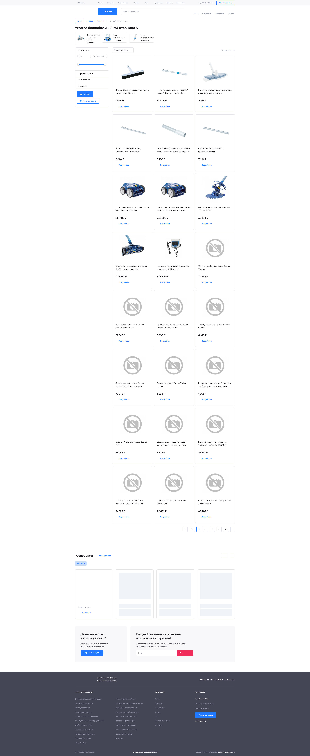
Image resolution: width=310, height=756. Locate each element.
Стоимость (84, 50)
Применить (85, 94)
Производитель (86, 73)
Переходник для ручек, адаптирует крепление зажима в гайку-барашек (173, 150)
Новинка (83, 86)
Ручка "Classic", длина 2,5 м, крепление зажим (211, 150)
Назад (79, 21)
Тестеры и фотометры (125, 721)
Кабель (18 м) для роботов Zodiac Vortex (131, 443)
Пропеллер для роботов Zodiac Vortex (171, 385)
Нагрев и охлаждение (84, 703)
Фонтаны (119, 738)
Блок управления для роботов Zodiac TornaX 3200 (130, 326)
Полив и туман (80, 742)
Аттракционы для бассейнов (86, 716)
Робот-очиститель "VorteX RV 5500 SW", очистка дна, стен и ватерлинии (132, 209)
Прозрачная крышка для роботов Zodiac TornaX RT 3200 (172, 326)
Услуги (136, 3)
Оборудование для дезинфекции (129, 703)
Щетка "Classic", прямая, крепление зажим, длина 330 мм (132, 91)
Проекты (110, 3)
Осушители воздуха (124, 734)
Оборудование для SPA (84, 729)
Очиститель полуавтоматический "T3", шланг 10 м (214, 209)
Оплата (169, 3)
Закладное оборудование (126, 708)
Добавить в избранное (144, 106)
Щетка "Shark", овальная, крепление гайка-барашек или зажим (215, 91)
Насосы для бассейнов (125, 699)
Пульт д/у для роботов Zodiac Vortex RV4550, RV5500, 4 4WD (130, 502)
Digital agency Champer (226, 752)
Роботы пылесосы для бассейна (114, 37)
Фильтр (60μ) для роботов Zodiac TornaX (214, 267)
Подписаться (185, 653)
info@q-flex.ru (200, 721)
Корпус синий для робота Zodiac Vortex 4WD (172, 502)
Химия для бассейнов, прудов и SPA (89, 721)
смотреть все (105, 555)
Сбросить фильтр (88, 101)
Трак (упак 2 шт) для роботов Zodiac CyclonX (215, 326)
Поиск (181, 11)
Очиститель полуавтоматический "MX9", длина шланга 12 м (131, 267)
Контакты (180, 3)
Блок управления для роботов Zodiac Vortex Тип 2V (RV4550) (212, 443)
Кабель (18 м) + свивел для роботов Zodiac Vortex (215, 502)
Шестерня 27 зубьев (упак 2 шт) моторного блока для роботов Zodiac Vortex (172, 444)
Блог (147, 3)
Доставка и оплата (162, 721)
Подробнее (124, 106)
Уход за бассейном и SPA (126, 716)
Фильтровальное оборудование (88, 699)
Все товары (80, 563)
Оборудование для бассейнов (84, 11)
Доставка (158, 3)
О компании (123, 3)
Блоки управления (82, 708)
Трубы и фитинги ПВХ (83, 725)
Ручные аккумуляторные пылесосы (141, 37)
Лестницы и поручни (83, 712)
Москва (81, 3)
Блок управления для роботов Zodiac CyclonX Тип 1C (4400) (130, 385)
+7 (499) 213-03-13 (205, 3)
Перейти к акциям (92, 653)
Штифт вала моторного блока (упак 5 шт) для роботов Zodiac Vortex (215, 385)
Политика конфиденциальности (145, 752)
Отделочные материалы (126, 725)
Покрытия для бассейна (85, 734)
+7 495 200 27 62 (202, 699)
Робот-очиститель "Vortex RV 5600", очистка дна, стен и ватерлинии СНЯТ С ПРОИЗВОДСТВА (174, 209)
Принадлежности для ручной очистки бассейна (87, 38)
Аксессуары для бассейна (126, 729)
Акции (100, 3)
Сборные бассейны (83, 738)
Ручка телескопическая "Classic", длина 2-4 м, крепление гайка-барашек (172, 92)
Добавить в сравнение (137, 106)
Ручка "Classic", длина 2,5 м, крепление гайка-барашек (128, 150)
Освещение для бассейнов (127, 712)
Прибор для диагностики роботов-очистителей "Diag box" (173, 267)
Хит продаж (84, 79)
